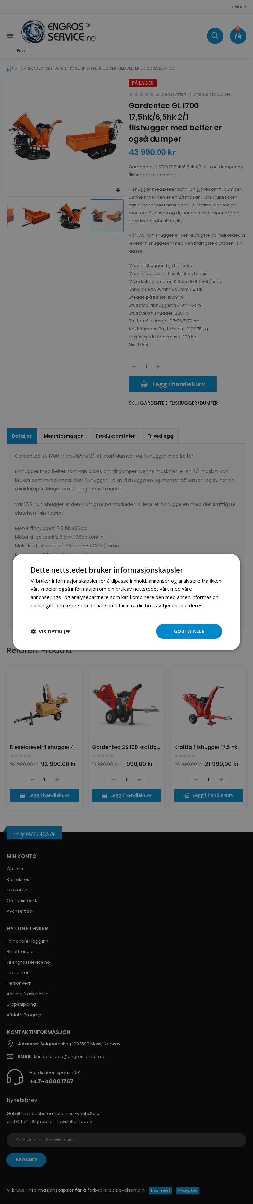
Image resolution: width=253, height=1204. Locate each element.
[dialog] (126, 602)
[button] (51, 631)
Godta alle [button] (189, 631)
